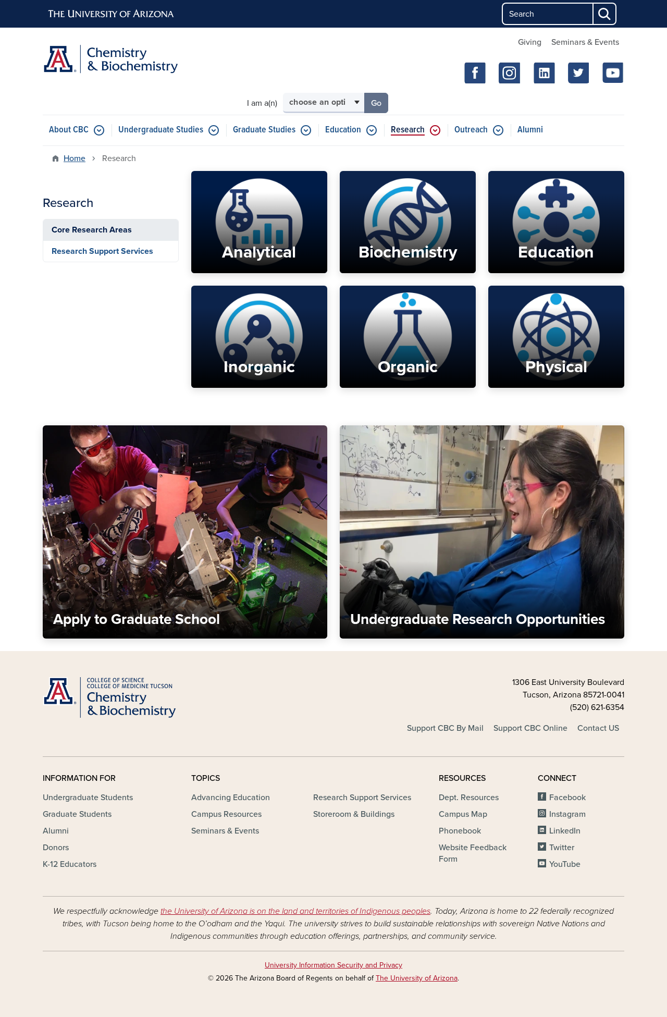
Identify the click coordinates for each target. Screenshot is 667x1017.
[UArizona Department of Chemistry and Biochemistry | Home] (135, 59)
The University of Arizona (417, 978)
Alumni (530, 130)
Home (74, 158)
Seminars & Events (585, 42)
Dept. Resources (469, 797)
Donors (56, 847)
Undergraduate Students (88, 797)
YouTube (564, 864)
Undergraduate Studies (160, 130)
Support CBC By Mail (445, 728)
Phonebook (460, 831)
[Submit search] (605, 14)
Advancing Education (230, 797)
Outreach (471, 130)
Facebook (567, 797)
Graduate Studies (264, 130)
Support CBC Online (530, 728)
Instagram (567, 814)
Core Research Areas (92, 230)
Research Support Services (102, 251)
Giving (529, 42)
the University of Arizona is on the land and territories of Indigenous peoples (295, 911)
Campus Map (463, 814)
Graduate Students (77, 814)
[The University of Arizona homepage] (111, 14)
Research (408, 130)
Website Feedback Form (473, 853)
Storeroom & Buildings (353, 814)
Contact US (598, 728)
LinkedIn (564, 831)
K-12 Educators (69, 864)
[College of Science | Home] (135, 698)
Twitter (561, 847)
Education (343, 130)
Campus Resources (226, 814)
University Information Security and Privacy (333, 965)
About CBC (69, 130)
